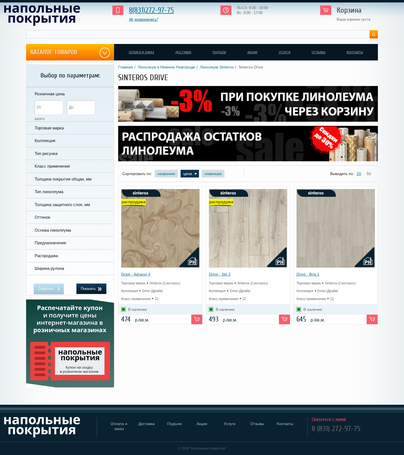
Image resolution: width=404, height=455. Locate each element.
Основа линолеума (53, 230)
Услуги (284, 52)
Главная (125, 67)
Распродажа (46, 255)
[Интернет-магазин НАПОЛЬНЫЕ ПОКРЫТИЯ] (50, 15)
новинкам (213, 173)
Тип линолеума (49, 191)
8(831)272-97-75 (151, 10)
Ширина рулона (49, 268)
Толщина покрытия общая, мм (63, 179)
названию (166, 173)
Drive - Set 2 (220, 274)
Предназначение (50, 242)
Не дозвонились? (143, 19)
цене (187, 173)
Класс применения (52, 166)
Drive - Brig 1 (308, 274)
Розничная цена (50, 93)
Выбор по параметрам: (70, 75)
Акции (252, 52)
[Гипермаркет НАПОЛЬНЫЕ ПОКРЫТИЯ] (48, 427)
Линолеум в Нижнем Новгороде (166, 67)
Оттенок (42, 217)
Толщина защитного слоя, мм (62, 204)
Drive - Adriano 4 (135, 274)
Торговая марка (49, 128)
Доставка (183, 52)
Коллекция (45, 140)
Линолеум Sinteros (217, 67)
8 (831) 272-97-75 (336, 428)
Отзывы (318, 52)
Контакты (355, 52)
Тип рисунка (46, 153)
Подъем (219, 52)
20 (359, 173)
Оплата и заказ (141, 52)
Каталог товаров (53, 52)
